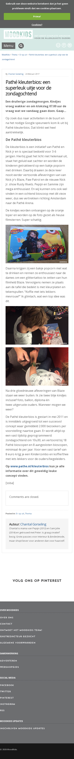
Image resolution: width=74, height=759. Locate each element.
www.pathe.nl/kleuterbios (29, 466)
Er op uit (20, 513)
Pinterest (7, 698)
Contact (6, 624)
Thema (28, 513)
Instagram (7, 704)
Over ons (6, 618)
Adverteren (8, 661)
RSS (2, 711)
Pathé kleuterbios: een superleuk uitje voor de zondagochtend (28, 88)
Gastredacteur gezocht (17, 637)
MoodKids (6, 54)
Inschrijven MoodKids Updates (22, 729)
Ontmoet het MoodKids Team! (21, 630)
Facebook (7, 685)
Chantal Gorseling (15, 74)
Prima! (37, 16)
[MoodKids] (37, 38)
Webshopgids (9, 667)
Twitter (5, 692)
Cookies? (37, 24)
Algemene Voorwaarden (18, 643)
